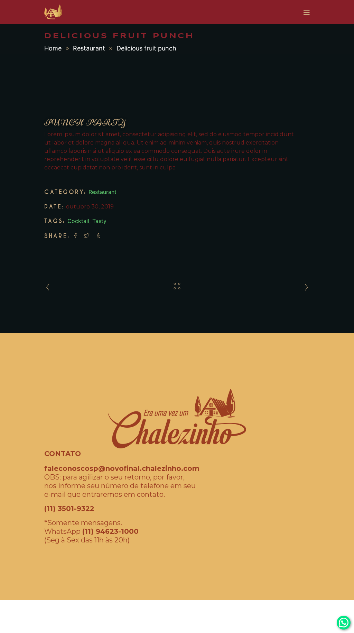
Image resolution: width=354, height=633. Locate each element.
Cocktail (78, 220)
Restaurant (89, 48)
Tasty (99, 220)
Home (53, 48)
